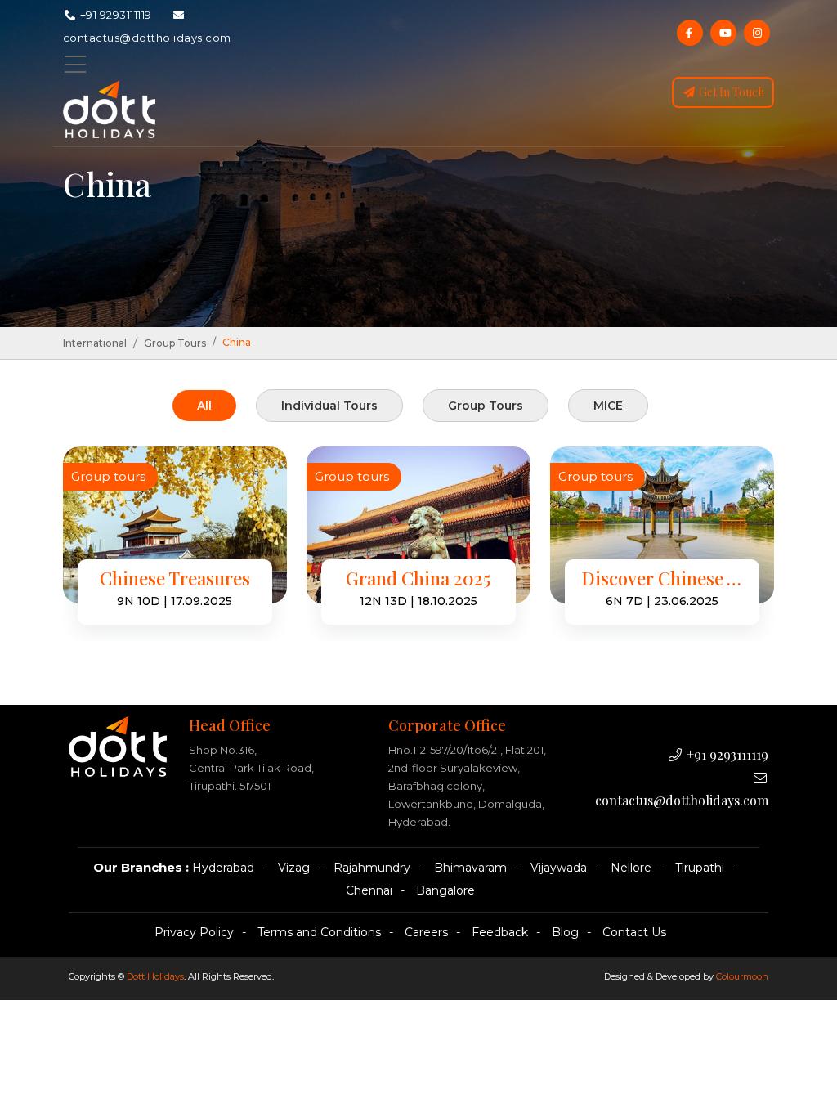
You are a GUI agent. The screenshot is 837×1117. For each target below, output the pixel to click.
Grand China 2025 (418, 578)
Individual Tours (329, 405)
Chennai (369, 890)
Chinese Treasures (175, 578)
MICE (608, 405)
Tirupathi (699, 867)
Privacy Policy (194, 932)
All (204, 405)
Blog (565, 932)
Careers (426, 932)
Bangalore (445, 890)
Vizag (294, 867)
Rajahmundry (371, 867)
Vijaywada (558, 867)
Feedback (500, 932)
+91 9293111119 (114, 14)
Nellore (631, 867)
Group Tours (175, 343)
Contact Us (634, 932)
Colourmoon (742, 976)
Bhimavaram (470, 867)
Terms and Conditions (319, 932)
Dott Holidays (155, 976)
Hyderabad (223, 867)
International (95, 343)
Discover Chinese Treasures (662, 578)
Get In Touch (730, 92)
